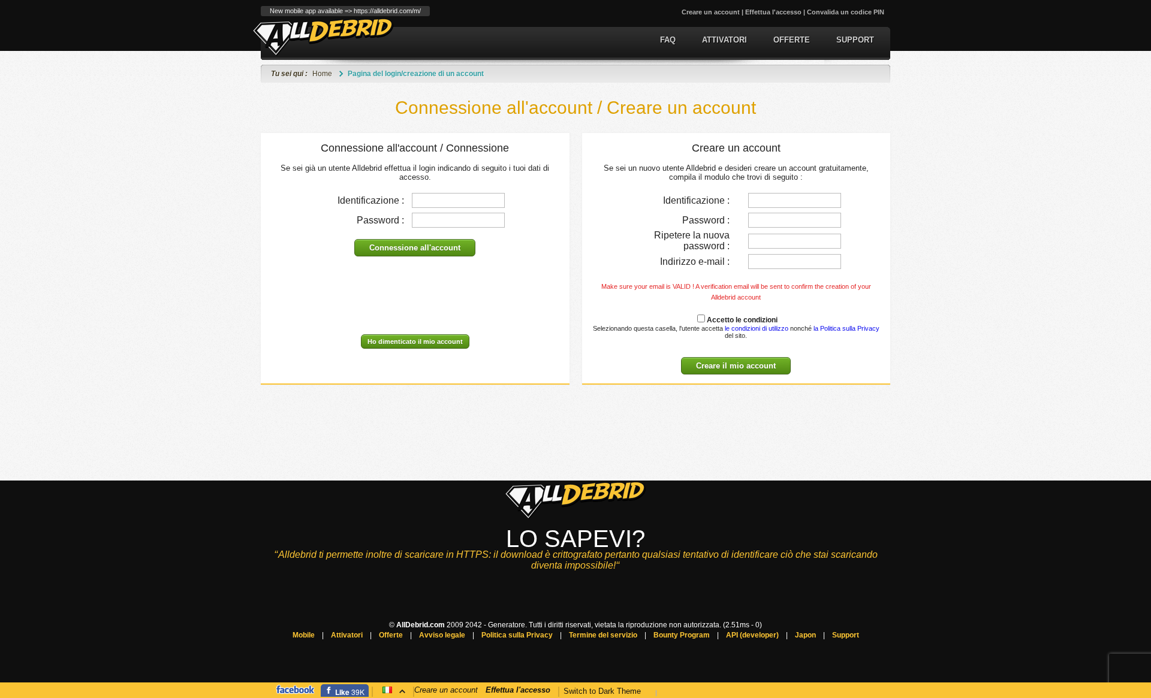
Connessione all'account (414, 247)
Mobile (304, 635)
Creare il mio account (736, 365)
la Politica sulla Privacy (846, 328)
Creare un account (711, 12)
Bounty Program (681, 635)
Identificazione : (371, 200)
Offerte (791, 39)
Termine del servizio (603, 635)
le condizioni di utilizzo (755, 328)
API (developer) (752, 635)
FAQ (668, 39)
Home (322, 74)
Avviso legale (442, 635)
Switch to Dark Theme (602, 691)
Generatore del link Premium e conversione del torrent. (323, 36)
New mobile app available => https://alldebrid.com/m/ (345, 10)
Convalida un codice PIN (845, 12)
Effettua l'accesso (773, 12)
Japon (805, 635)
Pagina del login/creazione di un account (416, 74)
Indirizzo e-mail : (695, 261)
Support (855, 39)
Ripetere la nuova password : (692, 240)
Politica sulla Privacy (517, 635)
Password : (380, 220)
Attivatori (724, 39)
